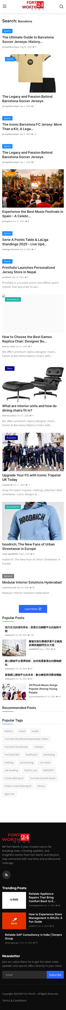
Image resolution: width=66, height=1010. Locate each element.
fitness (41, 786)
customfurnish (9, 587)
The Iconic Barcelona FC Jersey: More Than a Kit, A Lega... (32, 126)
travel (22, 731)
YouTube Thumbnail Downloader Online (26, 739)
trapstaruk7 (7, 484)
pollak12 (33, 925)
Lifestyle (38, 746)
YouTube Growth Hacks (43, 778)
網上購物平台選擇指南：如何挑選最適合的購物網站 (33, 662)
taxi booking (26, 762)
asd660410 (34, 649)
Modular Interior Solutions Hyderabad (32, 582)
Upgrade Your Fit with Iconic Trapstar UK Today (31, 477)
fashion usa (30, 770)
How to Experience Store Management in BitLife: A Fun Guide (45, 917)
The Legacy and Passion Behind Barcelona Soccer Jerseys (27, 99)
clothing (9, 762)
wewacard (10, 635)
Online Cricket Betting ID (18, 786)
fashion (9, 731)
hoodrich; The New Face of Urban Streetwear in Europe (28, 546)
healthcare (31, 754)
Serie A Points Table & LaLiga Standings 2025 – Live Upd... (25, 242)
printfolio (6, 277)
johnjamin (7, 221)
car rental (45, 762)
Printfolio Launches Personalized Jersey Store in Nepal (28, 270)
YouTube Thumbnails (16, 746)
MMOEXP (48, 770)
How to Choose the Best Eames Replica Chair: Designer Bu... (27, 339)
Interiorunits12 (9, 415)
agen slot (9, 794)
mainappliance (36, 905)
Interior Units (8, 346)
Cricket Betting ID (14, 778)
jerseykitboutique (10, 46)
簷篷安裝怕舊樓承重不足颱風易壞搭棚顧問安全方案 (45, 643)
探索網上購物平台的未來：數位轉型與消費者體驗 (33, 674)
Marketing (49, 754)
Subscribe (55, 975)
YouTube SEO (12, 754)
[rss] (6, 875)
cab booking (11, 770)
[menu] (4, 6)
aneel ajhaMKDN (10, 553)
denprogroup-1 (12, 942)
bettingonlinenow (10, 249)
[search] (61, 6)
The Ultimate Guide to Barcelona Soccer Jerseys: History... (28, 39)
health (35, 731)
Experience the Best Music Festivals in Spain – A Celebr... (32, 214)
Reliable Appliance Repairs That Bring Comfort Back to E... (42, 897)
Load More (31, 609)
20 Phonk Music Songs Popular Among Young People (43, 688)
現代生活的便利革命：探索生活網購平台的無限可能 (33, 629)
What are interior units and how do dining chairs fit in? (29, 408)
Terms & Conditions (14, 1000)
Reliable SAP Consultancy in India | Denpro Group (33, 936)
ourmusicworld (36, 696)
